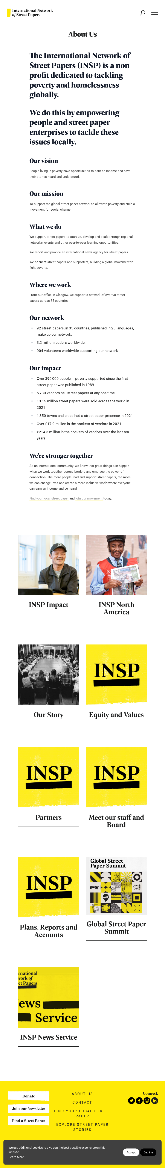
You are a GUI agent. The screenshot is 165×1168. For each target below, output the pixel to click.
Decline (148, 1152)
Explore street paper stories (82, 1127)
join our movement (89, 498)
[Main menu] (152, 13)
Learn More (16, 1157)
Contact (82, 1102)
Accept (131, 1152)
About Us (82, 1093)
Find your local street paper (49, 498)
